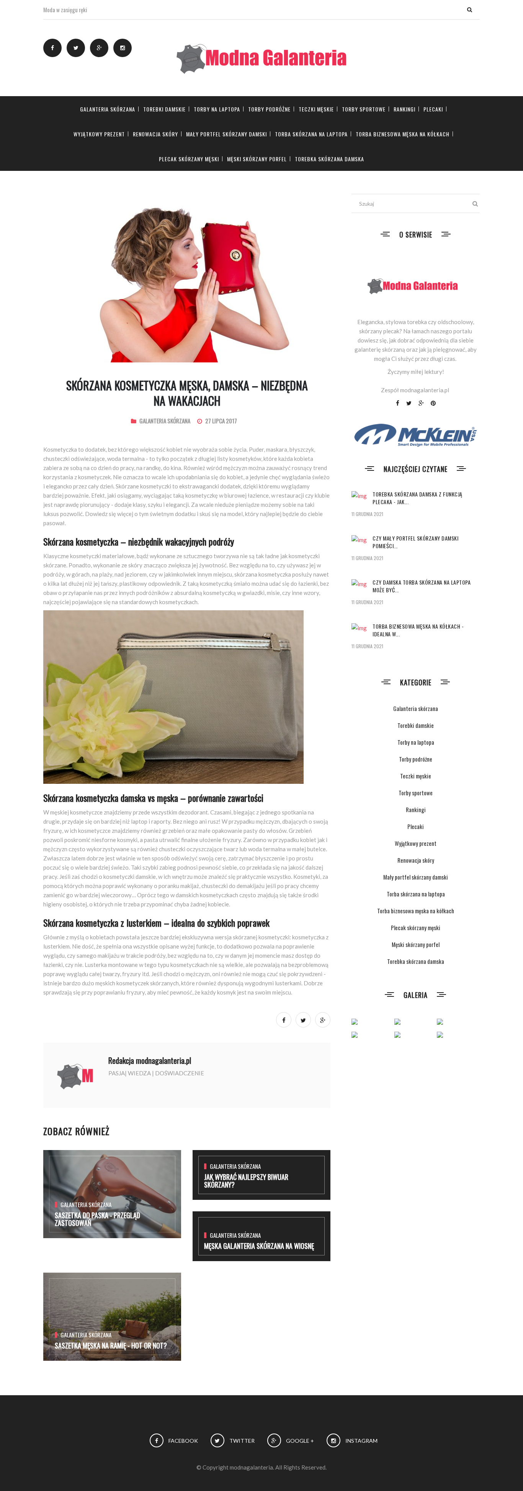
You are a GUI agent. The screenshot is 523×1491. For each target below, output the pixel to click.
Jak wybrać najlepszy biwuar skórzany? (246, 1181)
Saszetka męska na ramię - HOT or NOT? (111, 1345)
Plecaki (433, 109)
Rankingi (404, 109)
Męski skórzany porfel (257, 159)
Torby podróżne (269, 109)
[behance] (122, 48)
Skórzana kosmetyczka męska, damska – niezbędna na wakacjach (187, 393)
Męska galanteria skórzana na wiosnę (259, 1246)
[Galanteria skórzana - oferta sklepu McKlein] (415, 434)
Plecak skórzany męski (189, 159)
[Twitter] (76, 48)
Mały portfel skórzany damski (226, 134)
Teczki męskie (316, 109)
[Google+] (99, 48)
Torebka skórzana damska (329, 159)
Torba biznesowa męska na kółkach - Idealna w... (418, 630)
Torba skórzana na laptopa (311, 134)
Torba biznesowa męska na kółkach (402, 134)
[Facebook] (52, 48)
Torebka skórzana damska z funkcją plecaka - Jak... (418, 498)
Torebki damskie (164, 109)
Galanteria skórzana (107, 109)
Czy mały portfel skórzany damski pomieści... (415, 542)
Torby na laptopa (217, 109)
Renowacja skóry (155, 134)
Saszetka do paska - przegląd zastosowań (97, 1219)
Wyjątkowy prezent (99, 134)
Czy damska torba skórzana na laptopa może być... (422, 586)
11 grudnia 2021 (367, 514)
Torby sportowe (364, 109)
